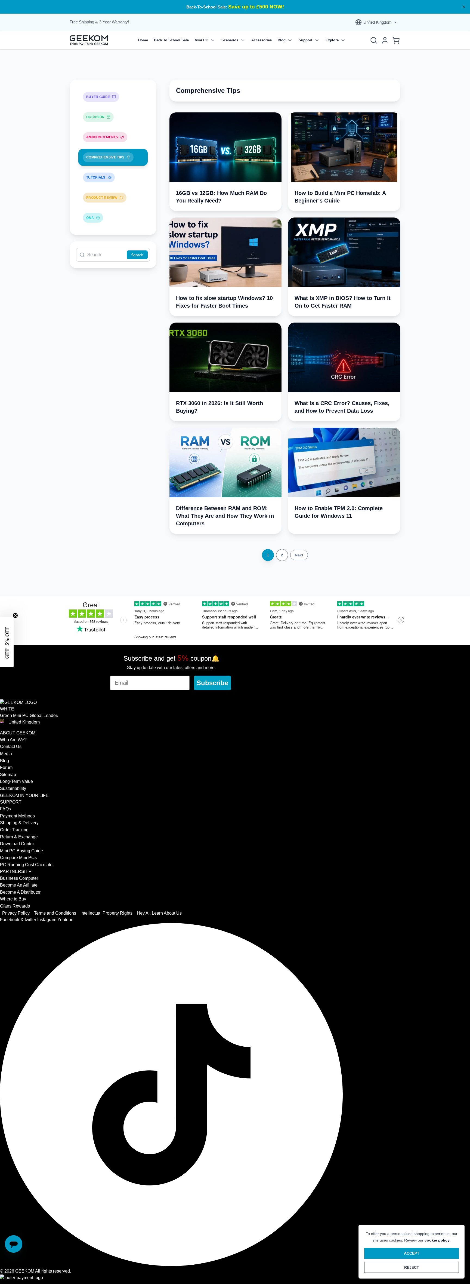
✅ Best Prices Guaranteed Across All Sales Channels (235, 7)
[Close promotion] (464, 7)
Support (305, 40)
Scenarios (229, 40)
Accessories (261, 40)
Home (143, 40)
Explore (332, 40)
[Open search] (373, 40)
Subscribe (212, 683)
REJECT (411, 1267)
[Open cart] (396, 40)
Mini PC (201, 40)
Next (299, 555)
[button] (7, 642)
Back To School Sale (171, 40)
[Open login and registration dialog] (385, 40)
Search (137, 255)
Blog (282, 40)
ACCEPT (411, 1253)
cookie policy (437, 1240)
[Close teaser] (15, 615)
